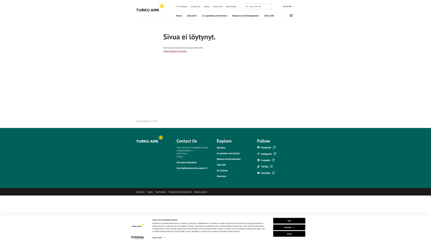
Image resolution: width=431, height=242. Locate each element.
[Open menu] (291, 15)
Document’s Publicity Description (180, 192)
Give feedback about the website (191, 168)
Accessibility (140, 192)
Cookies (150, 192)
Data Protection (160, 192)
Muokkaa (287, 227)
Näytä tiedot (157, 238)
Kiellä (289, 234)
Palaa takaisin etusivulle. (175, 51)
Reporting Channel (200, 192)
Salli (289, 221)
